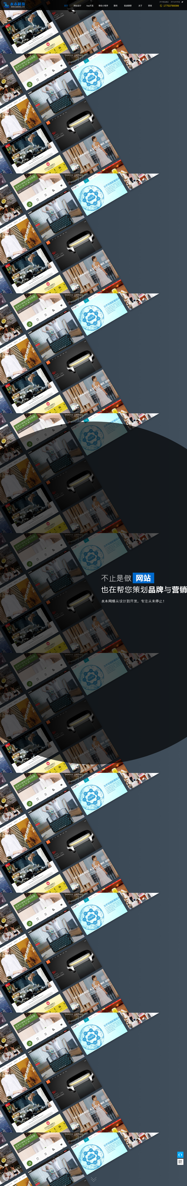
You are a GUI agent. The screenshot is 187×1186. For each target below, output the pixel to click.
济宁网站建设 (164, 2)
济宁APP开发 (175, 2)
